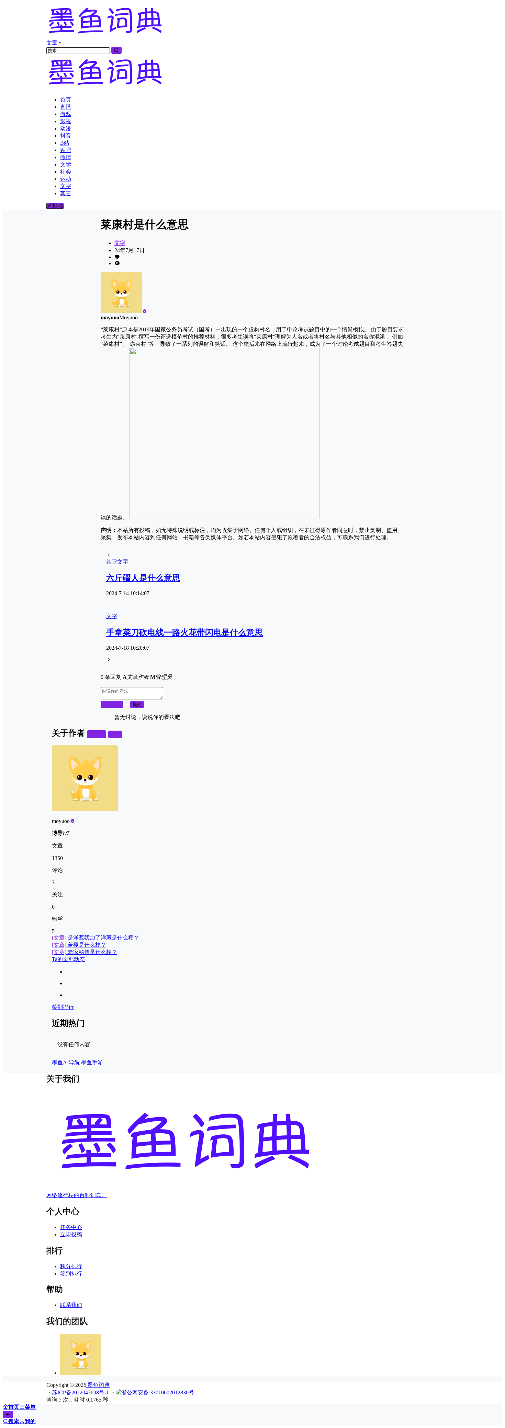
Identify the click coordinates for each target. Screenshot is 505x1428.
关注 (99, 734)
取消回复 (112, 704)
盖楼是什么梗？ (79, 945)
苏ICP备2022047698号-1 (80, 1392)
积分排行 (71, 1266)
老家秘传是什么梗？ (84, 952)
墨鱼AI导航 (66, 1062)
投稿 (57, 206)
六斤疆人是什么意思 (143, 578)
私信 (115, 734)
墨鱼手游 (92, 1062)
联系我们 (71, 1305)
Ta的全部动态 (68, 959)
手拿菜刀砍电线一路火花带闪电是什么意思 (184, 632)
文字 (119, 243)
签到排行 (63, 1007)
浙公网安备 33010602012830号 (157, 1392)
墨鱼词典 (98, 1385)
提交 (137, 704)
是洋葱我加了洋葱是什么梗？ (95, 938)
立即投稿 (71, 1234)
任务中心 (71, 1227)
